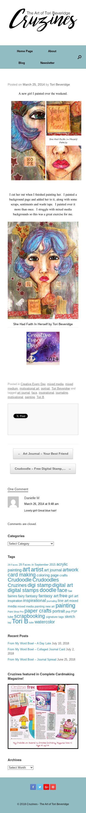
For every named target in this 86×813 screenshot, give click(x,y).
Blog (22, 63)
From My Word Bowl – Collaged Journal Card (36, 649)
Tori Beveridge (60, 84)
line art (63, 601)
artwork (70, 570)
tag (9, 622)
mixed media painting (31, 606)
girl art (73, 596)
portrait (45, 388)
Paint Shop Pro (16, 611)
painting (30, 397)
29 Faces (13, 564)
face (34, 392)
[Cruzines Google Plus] (46, 787)
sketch (70, 616)
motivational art (29, 388)
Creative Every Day (33, 384)
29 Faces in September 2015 (37, 564)
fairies (12, 596)
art (26, 569)
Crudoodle (20, 580)
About (52, 51)
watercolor (45, 621)
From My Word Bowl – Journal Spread (32, 659)
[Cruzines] (43, 19)
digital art (62, 585)
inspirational (46, 392)
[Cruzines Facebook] (33, 787)
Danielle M (31, 498)
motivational (15, 397)
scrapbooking (29, 616)
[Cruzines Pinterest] (53, 787)
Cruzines (17, 585)
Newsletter (47, 63)
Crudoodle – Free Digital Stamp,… (43, 468)
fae (70, 591)
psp (68, 611)
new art (50, 606)
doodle (48, 590)
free (63, 595)
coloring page (48, 575)
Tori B (40, 397)
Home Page (25, 51)
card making (22, 575)
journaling (62, 392)
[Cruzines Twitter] (40, 787)
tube (31, 622)
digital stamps (23, 590)
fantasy (32, 596)
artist (37, 569)
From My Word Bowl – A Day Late (29, 643)
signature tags (55, 616)
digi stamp (39, 585)
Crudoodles (45, 580)
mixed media (55, 384)
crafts (64, 575)
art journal (23, 392)
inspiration (15, 601)
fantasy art (48, 596)
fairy (21, 596)
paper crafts (38, 611)
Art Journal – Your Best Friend (43, 453)
